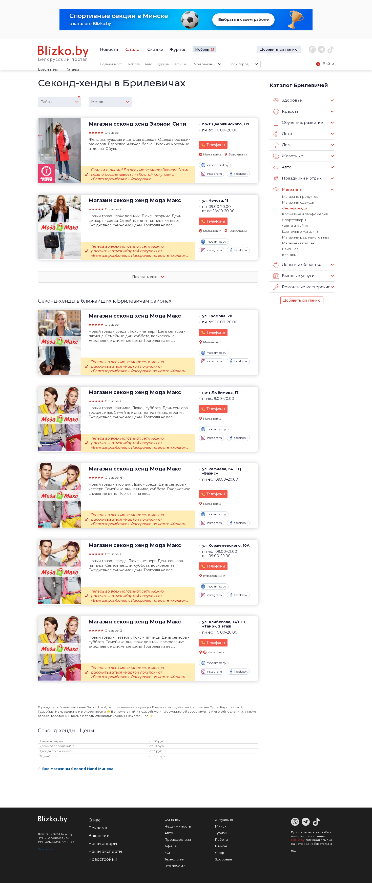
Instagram (214, 173)
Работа (134, 64)
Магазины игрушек (298, 243)
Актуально (224, 820)
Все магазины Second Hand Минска (77, 769)
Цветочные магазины (300, 231)
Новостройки (103, 859)
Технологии (174, 859)
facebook (240, 173)
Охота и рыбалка (297, 226)
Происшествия (177, 839)
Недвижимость (111, 64)
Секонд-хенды (294, 208)
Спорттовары (294, 220)
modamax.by (216, 241)
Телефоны (215, 145)
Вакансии (99, 835)
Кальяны (289, 255)
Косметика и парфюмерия (305, 214)
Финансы (172, 820)
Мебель (202, 49)
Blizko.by (298, 840)
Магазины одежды (298, 202)
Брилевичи (48, 69)
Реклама (98, 828)
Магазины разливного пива (305, 237)
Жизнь (169, 853)
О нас (94, 820)
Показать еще (145, 276)
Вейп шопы (291, 249)
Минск (220, 826)
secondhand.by (217, 165)
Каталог (132, 49)
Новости (109, 49)
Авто (148, 64)
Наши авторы (103, 843)
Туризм (163, 64)
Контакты (45, 849)
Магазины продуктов (300, 196)
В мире (221, 846)
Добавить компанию (279, 49)
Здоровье (223, 859)
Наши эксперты (105, 851)
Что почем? (174, 866)
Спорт (220, 853)
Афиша (180, 64)
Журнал (178, 49)
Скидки (155, 49)
